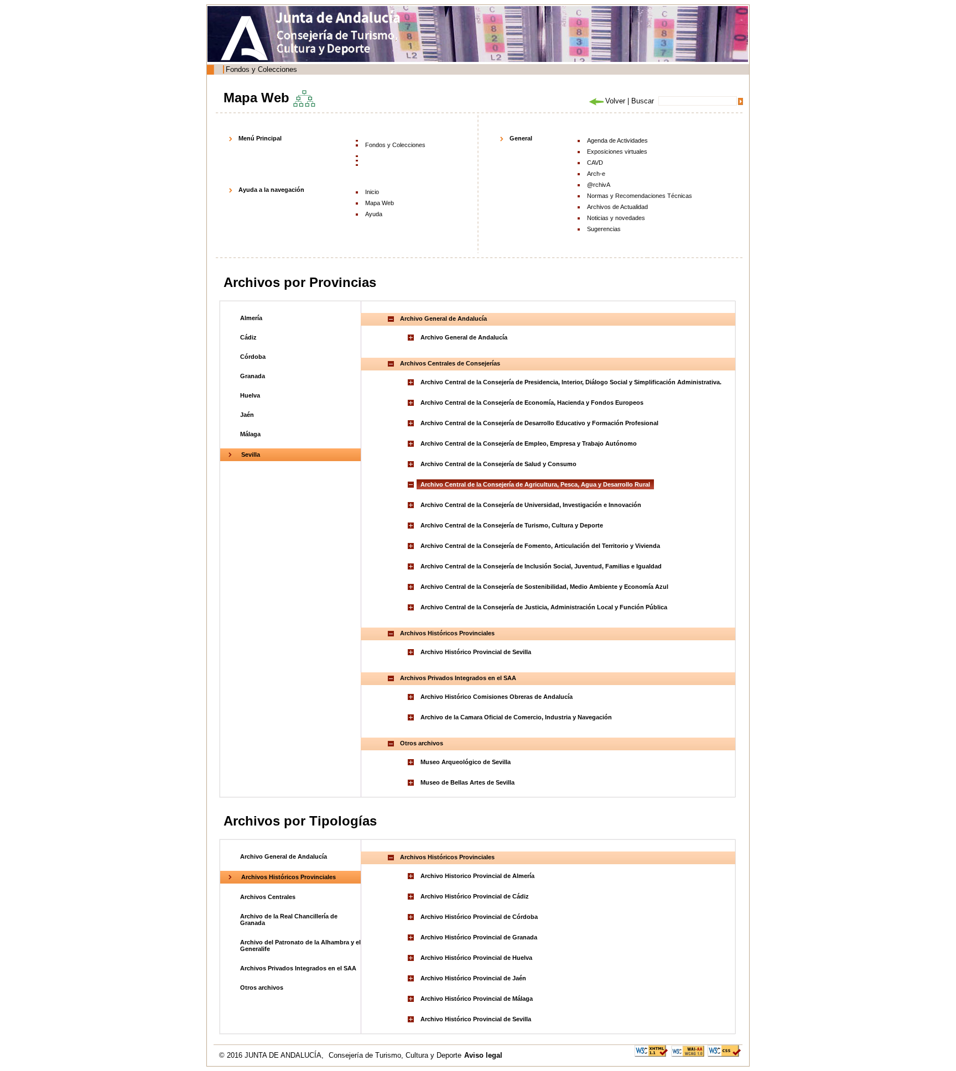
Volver (615, 101)
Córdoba (253, 356)
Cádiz (248, 337)
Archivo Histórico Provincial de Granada (478, 937)
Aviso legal (483, 1055)
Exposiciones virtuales (617, 151)
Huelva (250, 395)
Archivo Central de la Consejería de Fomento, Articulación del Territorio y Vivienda (540, 545)
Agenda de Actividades (617, 140)
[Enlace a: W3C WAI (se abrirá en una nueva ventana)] (687, 1050)
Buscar (642, 101)
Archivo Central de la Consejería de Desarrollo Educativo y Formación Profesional (539, 423)
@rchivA (598, 184)
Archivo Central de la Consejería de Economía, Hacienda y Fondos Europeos (531, 402)
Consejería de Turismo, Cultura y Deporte (395, 1055)
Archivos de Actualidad (617, 206)
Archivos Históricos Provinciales (288, 877)
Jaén (247, 414)
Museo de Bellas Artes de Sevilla (467, 782)
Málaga (250, 434)
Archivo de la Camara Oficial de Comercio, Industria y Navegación (516, 717)
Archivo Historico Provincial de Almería (477, 876)
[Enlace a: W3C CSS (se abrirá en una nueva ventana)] (724, 1050)
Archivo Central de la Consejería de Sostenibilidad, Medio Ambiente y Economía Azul (544, 586)
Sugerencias (604, 229)
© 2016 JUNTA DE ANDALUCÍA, (272, 1055)
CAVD (595, 162)
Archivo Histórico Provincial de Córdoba (479, 916)
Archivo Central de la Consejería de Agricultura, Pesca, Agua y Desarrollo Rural (535, 484)
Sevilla (250, 454)
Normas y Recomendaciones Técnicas (639, 195)
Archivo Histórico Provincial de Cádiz (474, 896)
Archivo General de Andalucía (463, 337)
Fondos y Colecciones (261, 69)
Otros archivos (261, 987)
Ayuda (373, 214)
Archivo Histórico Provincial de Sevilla (475, 652)
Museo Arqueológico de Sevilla (465, 762)
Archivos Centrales (267, 897)
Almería (251, 318)
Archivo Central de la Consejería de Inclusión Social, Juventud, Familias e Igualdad (541, 566)
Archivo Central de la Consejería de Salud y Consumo (498, 464)
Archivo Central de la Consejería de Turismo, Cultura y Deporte (511, 525)
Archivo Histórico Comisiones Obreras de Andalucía (496, 696)
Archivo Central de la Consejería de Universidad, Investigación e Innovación (530, 504)
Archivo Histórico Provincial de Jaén (473, 978)
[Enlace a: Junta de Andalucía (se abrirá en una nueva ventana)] (247, 38)
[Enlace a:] (412, 338)
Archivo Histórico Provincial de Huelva (476, 957)
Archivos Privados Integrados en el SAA (298, 968)
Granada (252, 376)
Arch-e (596, 173)
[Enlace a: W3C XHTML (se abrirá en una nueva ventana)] (651, 1050)
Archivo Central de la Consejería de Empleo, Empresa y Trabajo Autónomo (528, 443)
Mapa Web (379, 203)
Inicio (372, 192)
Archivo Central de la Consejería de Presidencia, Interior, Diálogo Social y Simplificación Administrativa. (570, 382)
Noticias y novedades (616, 218)
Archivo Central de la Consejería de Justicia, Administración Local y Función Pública (543, 607)
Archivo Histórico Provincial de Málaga (476, 998)
